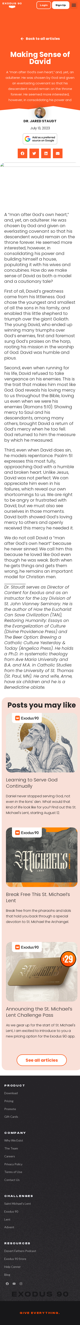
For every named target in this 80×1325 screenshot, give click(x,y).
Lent (7, 1219)
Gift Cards (11, 1116)
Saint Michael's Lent (17, 1203)
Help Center (12, 1266)
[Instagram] (21, 1284)
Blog (7, 1274)
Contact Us (12, 1180)
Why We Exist (13, 1140)
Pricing (8, 1101)
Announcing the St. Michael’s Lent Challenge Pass (39, 1012)
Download (11, 1093)
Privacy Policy (13, 1164)
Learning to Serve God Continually (32, 783)
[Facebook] (7, 1284)
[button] (73, 5)
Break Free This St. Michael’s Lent (38, 897)
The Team (11, 1148)
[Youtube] (14, 1284)
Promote (10, 1109)
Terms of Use (13, 1172)
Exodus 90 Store (15, 1259)
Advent (9, 1227)
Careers (9, 1156)
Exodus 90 (11, 1211)
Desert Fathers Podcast (20, 1251)
